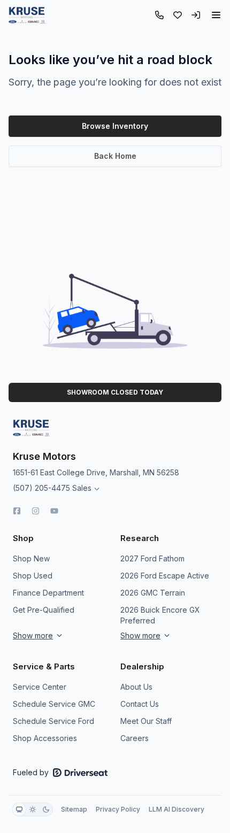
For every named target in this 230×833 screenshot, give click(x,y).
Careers (134, 738)
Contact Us (139, 703)
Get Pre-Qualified (43, 609)
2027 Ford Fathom (152, 558)
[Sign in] (195, 15)
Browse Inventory (115, 125)
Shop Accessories (45, 738)
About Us (136, 686)
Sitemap (74, 809)
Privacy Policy (118, 809)
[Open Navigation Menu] (216, 15)
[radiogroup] (32, 809)
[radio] (19, 809)
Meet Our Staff (146, 721)
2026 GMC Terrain (152, 592)
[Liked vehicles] (177, 15)
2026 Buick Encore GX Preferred (160, 615)
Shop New (31, 558)
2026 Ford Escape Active (164, 575)
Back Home (115, 155)
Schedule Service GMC (54, 703)
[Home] (27, 15)
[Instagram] (36, 511)
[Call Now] (159, 15)
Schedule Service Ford (53, 721)
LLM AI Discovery (176, 809)
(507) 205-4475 (41, 487)
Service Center (39, 686)
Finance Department (48, 592)
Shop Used (32, 575)
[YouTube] (54, 511)
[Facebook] (17, 511)
